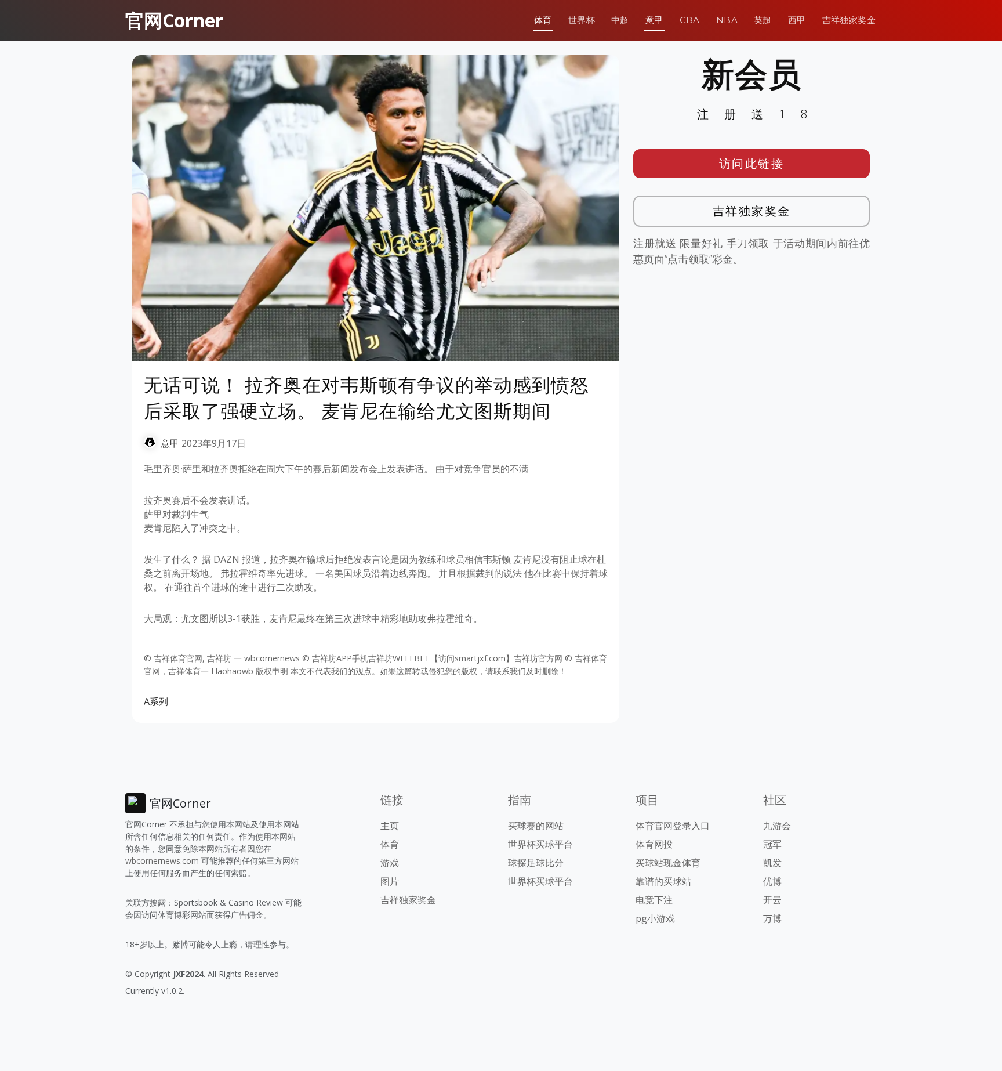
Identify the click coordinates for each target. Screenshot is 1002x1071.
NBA (727, 20)
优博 (772, 881)
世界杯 (581, 20)
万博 (772, 918)
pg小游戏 (655, 918)
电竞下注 (654, 899)
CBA (690, 20)
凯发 (772, 862)
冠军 (772, 844)
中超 (620, 20)
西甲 (797, 20)
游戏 (389, 862)
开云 (772, 899)
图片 (389, 881)
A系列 (156, 701)
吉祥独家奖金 (849, 20)
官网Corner (174, 20)
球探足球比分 (536, 862)
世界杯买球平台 (540, 844)
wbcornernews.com (162, 860)
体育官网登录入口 (673, 825)
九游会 (777, 825)
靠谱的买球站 (663, 881)
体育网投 (654, 844)
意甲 (654, 20)
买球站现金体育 (668, 862)
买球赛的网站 (536, 825)
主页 (389, 825)
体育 (543, 20)
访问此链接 (752, 163)
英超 (763, 20)
